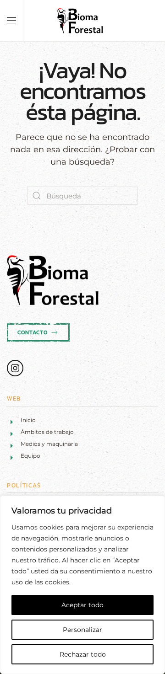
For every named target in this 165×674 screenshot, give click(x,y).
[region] (82, 585)
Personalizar (82, 630)
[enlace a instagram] (15, 368)
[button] (11, 20)
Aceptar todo (82, 605)
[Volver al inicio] (82, 20)
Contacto (32, 332)
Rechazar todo (83, 654)
